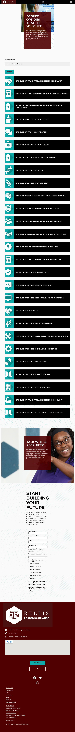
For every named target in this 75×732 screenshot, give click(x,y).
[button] (71, 2)
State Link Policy (10, 718)
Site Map (8, 700)
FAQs (7, 692)
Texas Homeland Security (13, 708)
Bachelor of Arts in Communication (31, 132)
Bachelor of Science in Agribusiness (31, 183)
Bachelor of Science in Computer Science (33, 285)
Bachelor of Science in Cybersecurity (32, 272)
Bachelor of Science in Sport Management (34, 323)
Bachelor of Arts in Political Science (32, 119)
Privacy (8, 697)
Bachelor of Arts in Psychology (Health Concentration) (40, 196)
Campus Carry (10, 720)
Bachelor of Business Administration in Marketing (38, 209)
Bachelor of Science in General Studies (33, 374)
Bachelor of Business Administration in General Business (41, 234)
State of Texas (10, 706)
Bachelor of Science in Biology (29, 170)
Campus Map (9, 688)
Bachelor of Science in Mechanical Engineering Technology (42, 336)
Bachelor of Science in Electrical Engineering (36, 157)
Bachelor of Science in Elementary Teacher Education (39, 413)
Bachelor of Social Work (27, 311)
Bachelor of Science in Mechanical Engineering (36, 349)
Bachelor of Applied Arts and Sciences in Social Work (39, 81)
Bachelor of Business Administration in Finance (37, 247)
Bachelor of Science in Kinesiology (31, 362)
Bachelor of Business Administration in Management (39, 221)
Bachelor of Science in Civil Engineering (33, 387)
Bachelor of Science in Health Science (32, 145)
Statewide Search (11, 713)
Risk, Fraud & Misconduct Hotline (15, 715)
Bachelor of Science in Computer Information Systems (40, 298)
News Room (9, 695)
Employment (9, 690)
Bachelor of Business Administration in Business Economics (42, 94)
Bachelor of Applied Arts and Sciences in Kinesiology (39, 400)
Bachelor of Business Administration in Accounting (38, 260)
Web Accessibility (11, 702)
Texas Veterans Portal (12, 710)
